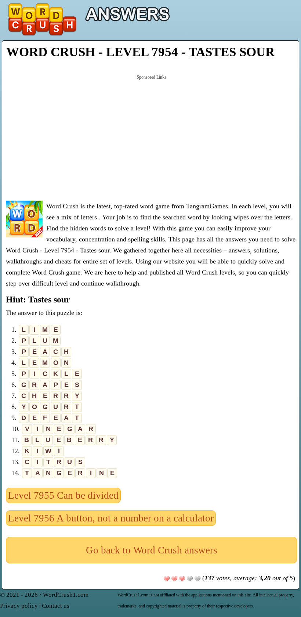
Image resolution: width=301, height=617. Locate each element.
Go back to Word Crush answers (151, 550)
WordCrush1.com (65, 594)
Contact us (55, 605)
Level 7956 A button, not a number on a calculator (111, 518)
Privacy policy (19, 605)
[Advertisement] (151, 137)
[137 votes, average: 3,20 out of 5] (167, 579)
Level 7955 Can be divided (63, 495)
